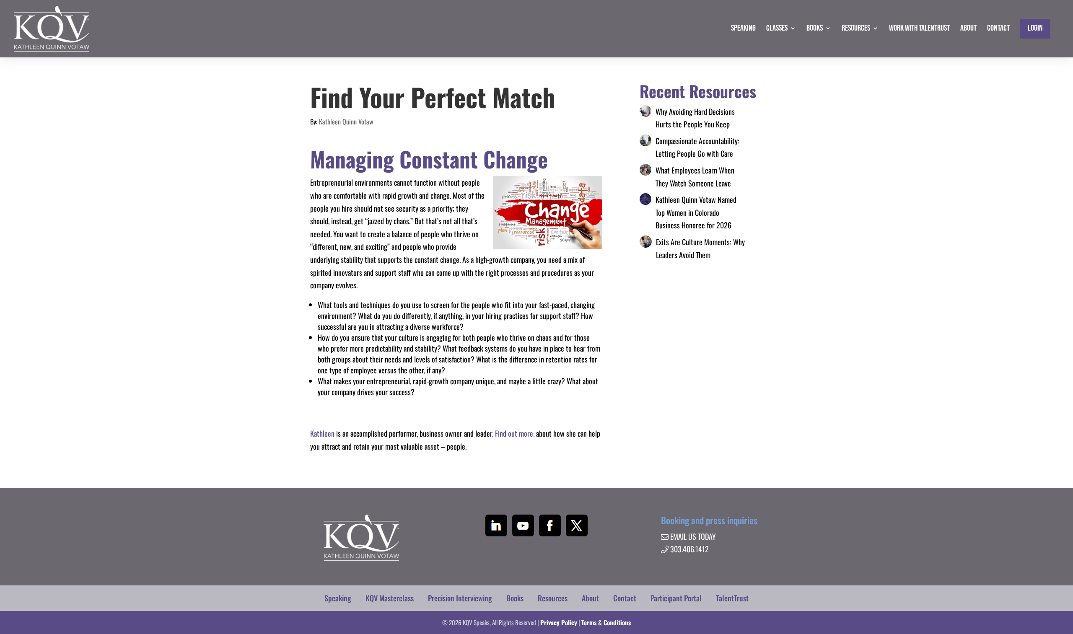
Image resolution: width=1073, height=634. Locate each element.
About (590, 598)
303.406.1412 (689, 548)
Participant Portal (676, 598)
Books (515, 598)
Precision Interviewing (460, 598)
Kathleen (322, 433)
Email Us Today (693, 536)
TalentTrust (732, 598)
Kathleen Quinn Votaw (346, 121)
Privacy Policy (558, 622)
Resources (553, 598)
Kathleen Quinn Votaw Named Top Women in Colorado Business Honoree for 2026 (696, 212)
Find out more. (514, 433)
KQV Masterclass (389, 598)
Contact (624, 598)
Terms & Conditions (606, 622)
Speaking (337, 598)
